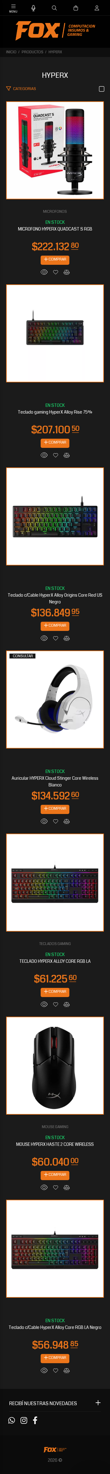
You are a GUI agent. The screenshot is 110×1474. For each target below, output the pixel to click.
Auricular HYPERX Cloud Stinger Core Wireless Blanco (55, 781)
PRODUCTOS (32, 52)
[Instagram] (23, 1420)
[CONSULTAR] (55, 699)
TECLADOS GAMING (55, 944)
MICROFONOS (55, 211)
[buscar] (90, 8)
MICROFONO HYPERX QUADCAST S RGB (55, 229)
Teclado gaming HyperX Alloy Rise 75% (55, 412)
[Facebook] (35, 1420)
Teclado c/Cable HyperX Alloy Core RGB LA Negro (55, 1327)
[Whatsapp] (11, 1420)
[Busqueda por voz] (33, 8)
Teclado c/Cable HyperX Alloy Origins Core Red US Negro (55, 598)
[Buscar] (54, 8)
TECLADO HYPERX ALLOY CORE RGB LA (55, 961)
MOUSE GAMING (55, 1127)
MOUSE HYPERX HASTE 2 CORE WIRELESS (55, 1144)
